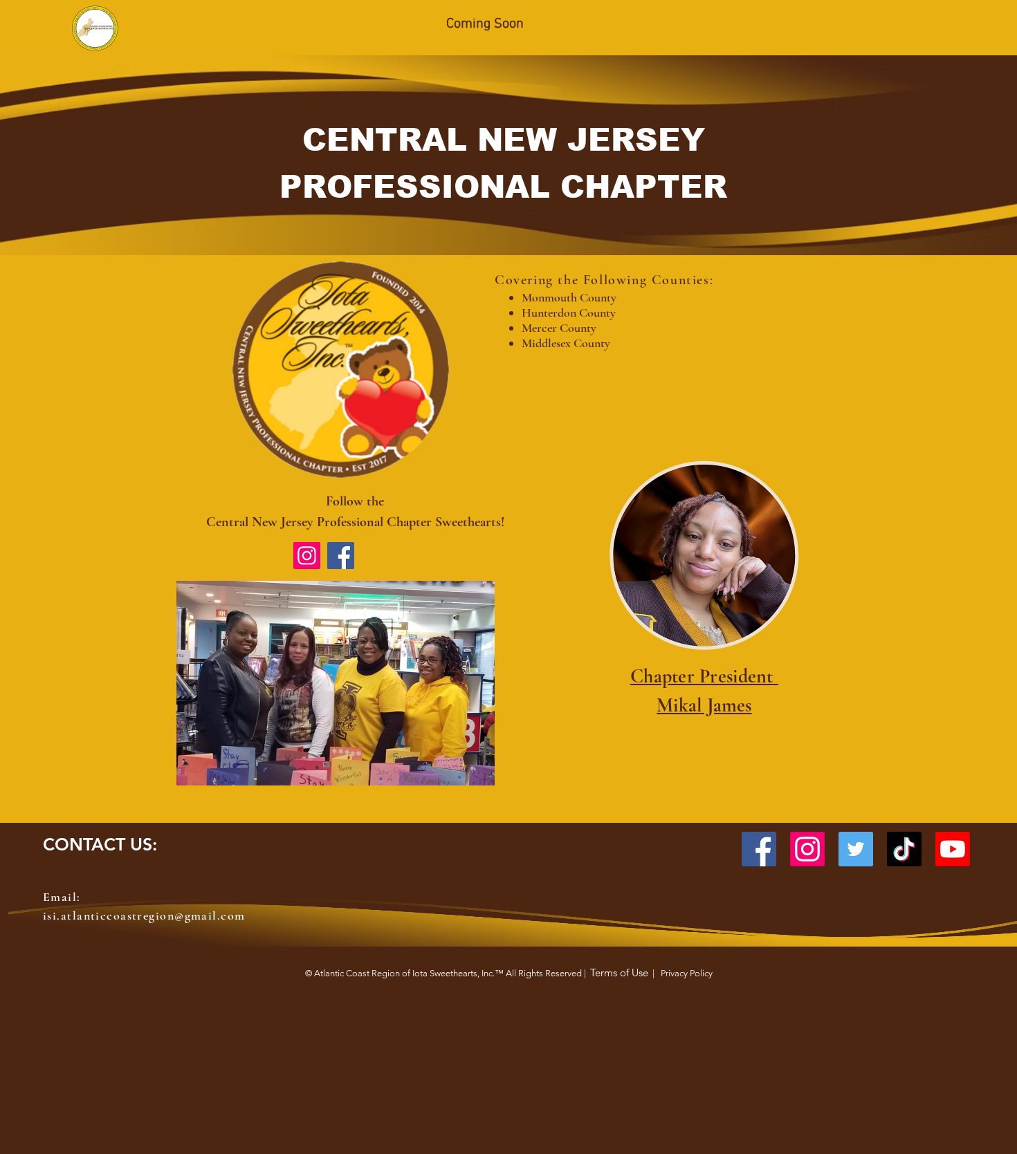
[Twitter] (856, 849)
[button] (335, 683)
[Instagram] (306, 555)
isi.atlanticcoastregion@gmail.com (144, 915)
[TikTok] (904, 849)
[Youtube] (952, 849)
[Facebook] (340, 555)
